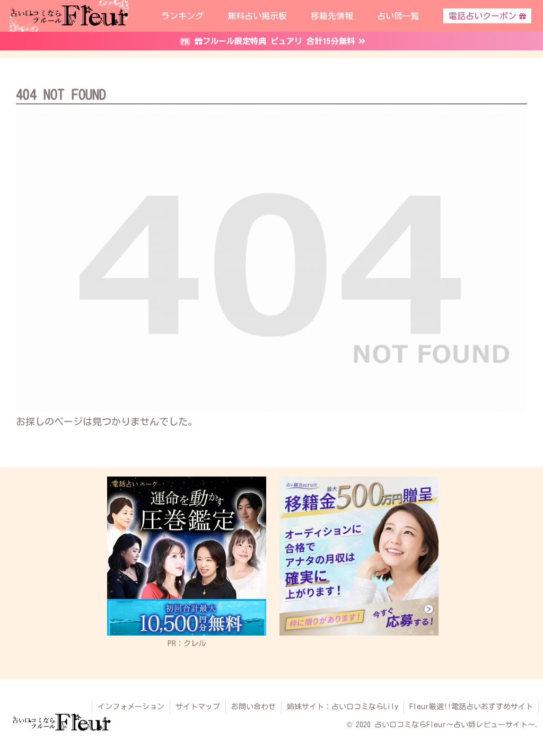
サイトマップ (198, 706)
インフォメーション (131, 706)
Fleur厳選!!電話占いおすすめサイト (471, 706)
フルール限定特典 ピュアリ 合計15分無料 (279, 41)
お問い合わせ (253, 706)
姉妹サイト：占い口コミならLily (342, 706)
